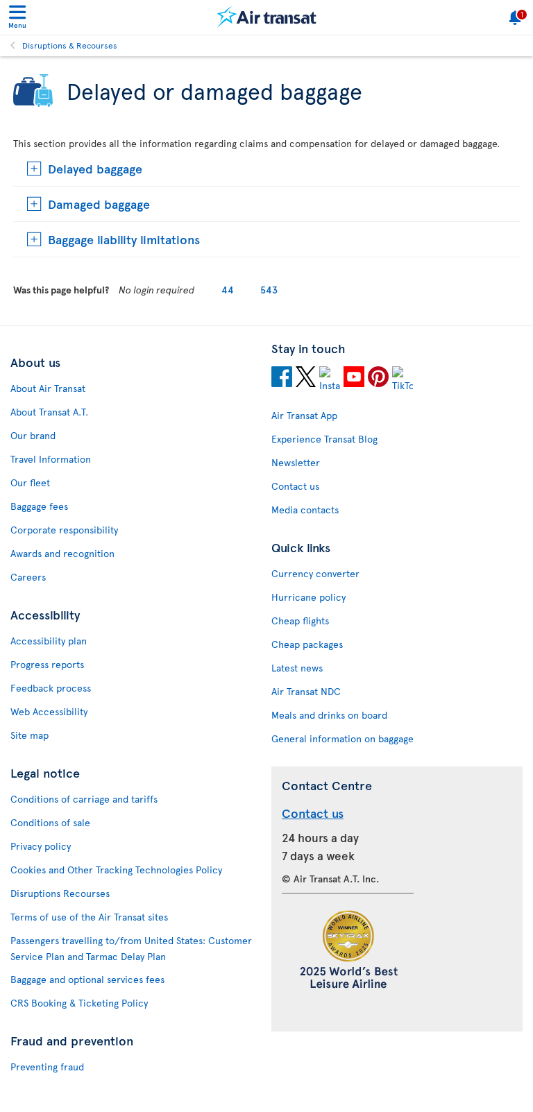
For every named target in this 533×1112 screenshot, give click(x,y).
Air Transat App (304, 415)
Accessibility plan (48, 640)
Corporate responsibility (64, 529)
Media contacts (305, 509)
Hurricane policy (308, 597)
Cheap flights (300, 620)
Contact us (295, 486)
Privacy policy (40, 846)
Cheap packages (307, 644)
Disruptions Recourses (60, 893)
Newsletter (295, 462)
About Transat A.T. (49, 411)
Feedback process (50, 687)
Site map (29, 735)
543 (269, 289)
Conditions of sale (50, 822)
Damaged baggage (99, 203)
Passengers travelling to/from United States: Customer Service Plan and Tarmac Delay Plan (131, 948)
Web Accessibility (48, 711)
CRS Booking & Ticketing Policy (79, 1002)
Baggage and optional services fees (87, 979)
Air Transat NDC (306, 691)
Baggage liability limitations (124, 239)
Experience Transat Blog (324, 438)
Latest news (297, 667)
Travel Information (50, 458)
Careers (28, 576)
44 (227, 289)
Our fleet (30, 482)
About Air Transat (47, 388)
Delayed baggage (95, 168)
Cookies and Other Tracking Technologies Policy (116, 869)
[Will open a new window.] (281, 378)
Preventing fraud (47, 1066)
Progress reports (47, 664)
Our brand (33, 435)
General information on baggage (342, 738)
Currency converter (315, 573)
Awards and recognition (62, 553)
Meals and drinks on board (329, 714)
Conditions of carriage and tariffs (84, 798)
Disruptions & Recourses (69, 45)
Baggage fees (39, 506)
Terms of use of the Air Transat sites (89, 916)
